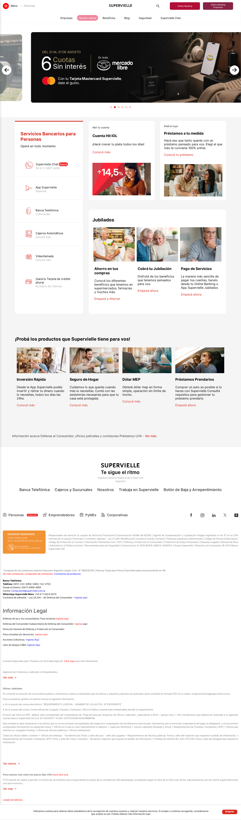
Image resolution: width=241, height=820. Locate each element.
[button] (185, 6)
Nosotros (105, 489)
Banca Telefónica (34, 489)
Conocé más (43, 237)
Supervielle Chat (171, 18)
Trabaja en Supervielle (139, 489)
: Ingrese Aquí (31, 639)
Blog (127, 18)
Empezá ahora (148, 291)
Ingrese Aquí (33, 644)
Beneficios (109, 18)
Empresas (66, 18)
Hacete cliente (87, 18)
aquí (148, 813)
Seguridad (145, 18)
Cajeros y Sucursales (73, 489)
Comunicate (43, 214)
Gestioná (41, 191)
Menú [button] (23, 5)
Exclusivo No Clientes (49, 286)
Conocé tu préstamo (178, 155)
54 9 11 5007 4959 (48, 168)
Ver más (150, 436)
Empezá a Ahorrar (107, 299)
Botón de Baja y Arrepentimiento (193, 489)
